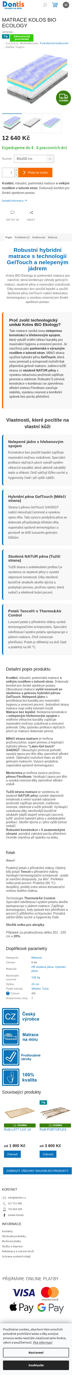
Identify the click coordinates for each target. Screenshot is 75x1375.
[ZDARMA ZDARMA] (20, 1112)
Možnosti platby (11, 1241)
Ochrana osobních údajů (16, 1257)
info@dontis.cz (17, 1198)
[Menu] (66, 5)
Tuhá (45, 988)
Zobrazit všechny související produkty (37, 1170)
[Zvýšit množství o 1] (16, 170)
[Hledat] (45, 5)
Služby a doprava (12, 1246)
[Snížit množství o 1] (16, 174)
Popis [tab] (8, 237)
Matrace (36, 957)
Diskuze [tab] (52, 237)
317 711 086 (15, 1203)
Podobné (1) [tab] (22, 237)
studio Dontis (16, 1215)
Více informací (42, 1342)
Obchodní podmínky (14, 1236)
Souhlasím (36, 1365)
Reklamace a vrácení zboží (18, 1251)
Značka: (15, 47)
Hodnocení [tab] (38, 237)
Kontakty (7, 1231)
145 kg (35, 977)
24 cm (35, 984)
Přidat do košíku (38, 172)
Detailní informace (13, 201)
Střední (36, 988)
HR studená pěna (42, 966)
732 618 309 (15, 1209)
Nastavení (36, 1352)
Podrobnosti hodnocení (54, 43)
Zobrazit (12, 1154)
